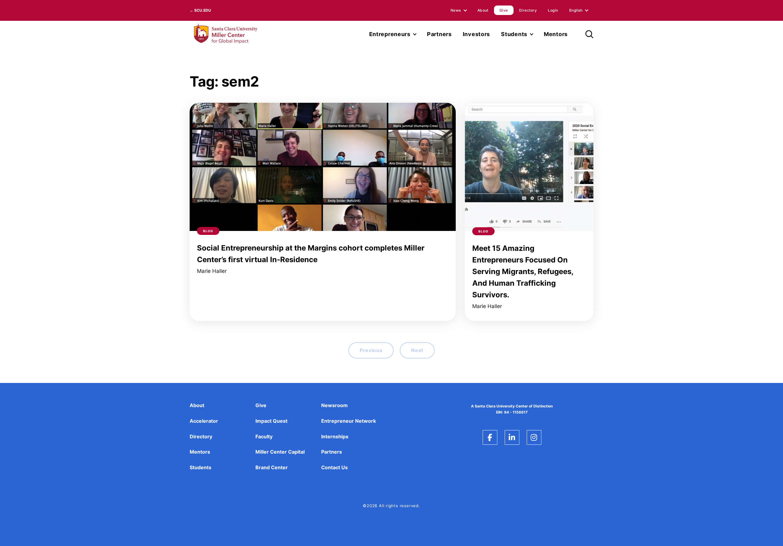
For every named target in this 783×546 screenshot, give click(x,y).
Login (553, 10)
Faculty (264, 436)
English (575, 10)
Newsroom (334, 405)
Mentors (556, 34)
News (456, 10)
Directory (528, 10)
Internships (334, 436)
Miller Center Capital (280, 452)
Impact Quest (271, 421)
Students (514, 34)
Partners (439, 34)
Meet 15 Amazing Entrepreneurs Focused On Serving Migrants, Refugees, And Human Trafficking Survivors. (522, 271)
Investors (476, 34)
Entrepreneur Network (348, 421)
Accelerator (204, 421)
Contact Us (334, 467)
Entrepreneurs (389, 34)
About (482, 10)
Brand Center (271, 467)
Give (503, 10)
